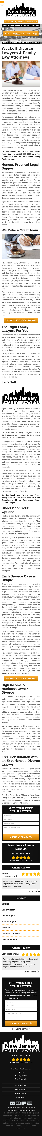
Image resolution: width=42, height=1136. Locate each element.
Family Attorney (20, 1085)
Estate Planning (9, 939)
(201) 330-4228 (24, 154)
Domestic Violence (11, 933)
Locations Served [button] (20, 1029)
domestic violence (25, 111)
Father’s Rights (9, 921)
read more (17, 886)
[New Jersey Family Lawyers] (21, 1043)
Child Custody (8, 910)
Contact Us (32, 21)
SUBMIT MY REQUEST (20, 837)
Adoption (6, 927)
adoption (12, 111)
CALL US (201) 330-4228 (14, 22)
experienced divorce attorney (23, 278)
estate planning (13, 113)
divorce (20, 108)
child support (34, 555)
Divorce (5, 904)
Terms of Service (20, 1094)
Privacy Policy (20, 1089)
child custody (29, 108)
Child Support (8, 916)
